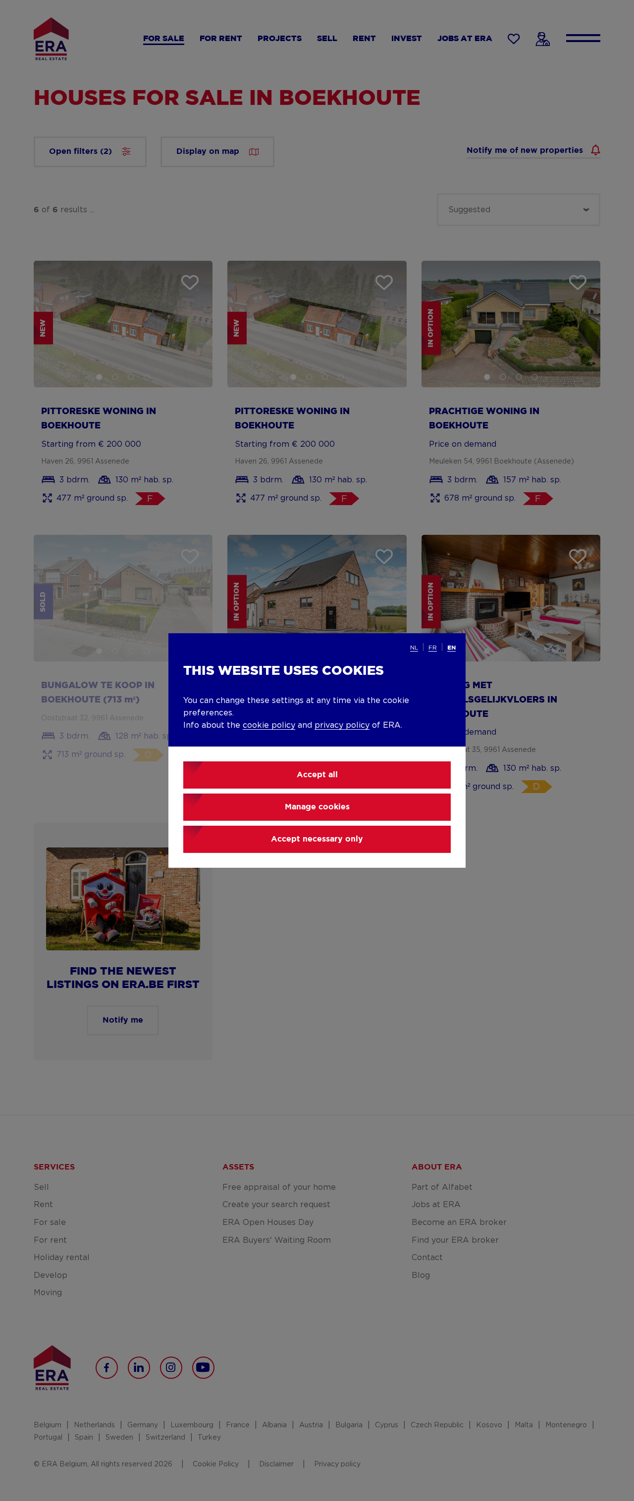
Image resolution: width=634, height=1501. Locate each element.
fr (432, 648)
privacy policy (342, 725)
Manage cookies (317, 807)
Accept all (317, 775)
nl (414, 648)
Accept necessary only (317, 839)
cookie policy (269, 725)
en (451, 648)
